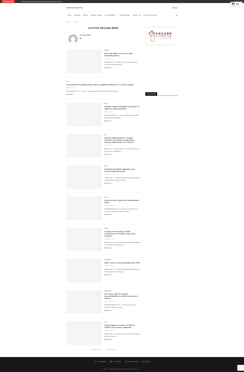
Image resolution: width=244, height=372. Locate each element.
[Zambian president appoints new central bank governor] (84, 177)
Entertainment (110, 15)
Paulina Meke (85, 35)
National (77, 15)
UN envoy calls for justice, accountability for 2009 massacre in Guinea (121, 296)
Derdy (139, 369)
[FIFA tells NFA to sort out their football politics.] (84, 61)
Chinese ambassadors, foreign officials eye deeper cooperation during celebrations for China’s (119, 140)
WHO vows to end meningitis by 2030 (122, 263)
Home (69, 15)
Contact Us (136, 15)
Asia (67, 81)
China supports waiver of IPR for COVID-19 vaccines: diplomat (119, 326)
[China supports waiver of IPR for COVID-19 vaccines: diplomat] (84, 333)
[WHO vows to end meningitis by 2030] (84, 270)
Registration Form (150, 15)
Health (85, 15)
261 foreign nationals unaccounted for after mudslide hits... (39, 1)
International (125, 15)
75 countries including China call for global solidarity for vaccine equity (100, 85)
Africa (105, 103)
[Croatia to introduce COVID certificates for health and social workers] (84, 239)
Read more (107, 67)
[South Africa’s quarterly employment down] (84, 208)
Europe (106, 228)
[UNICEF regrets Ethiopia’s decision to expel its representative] (84, 114)
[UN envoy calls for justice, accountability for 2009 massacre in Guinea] (84, 302)
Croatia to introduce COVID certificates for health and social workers (119, 233)
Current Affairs (96, 15)
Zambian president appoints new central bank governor (119, 170)
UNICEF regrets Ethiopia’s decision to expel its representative (121, 107)
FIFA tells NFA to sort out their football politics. (118, 54)
